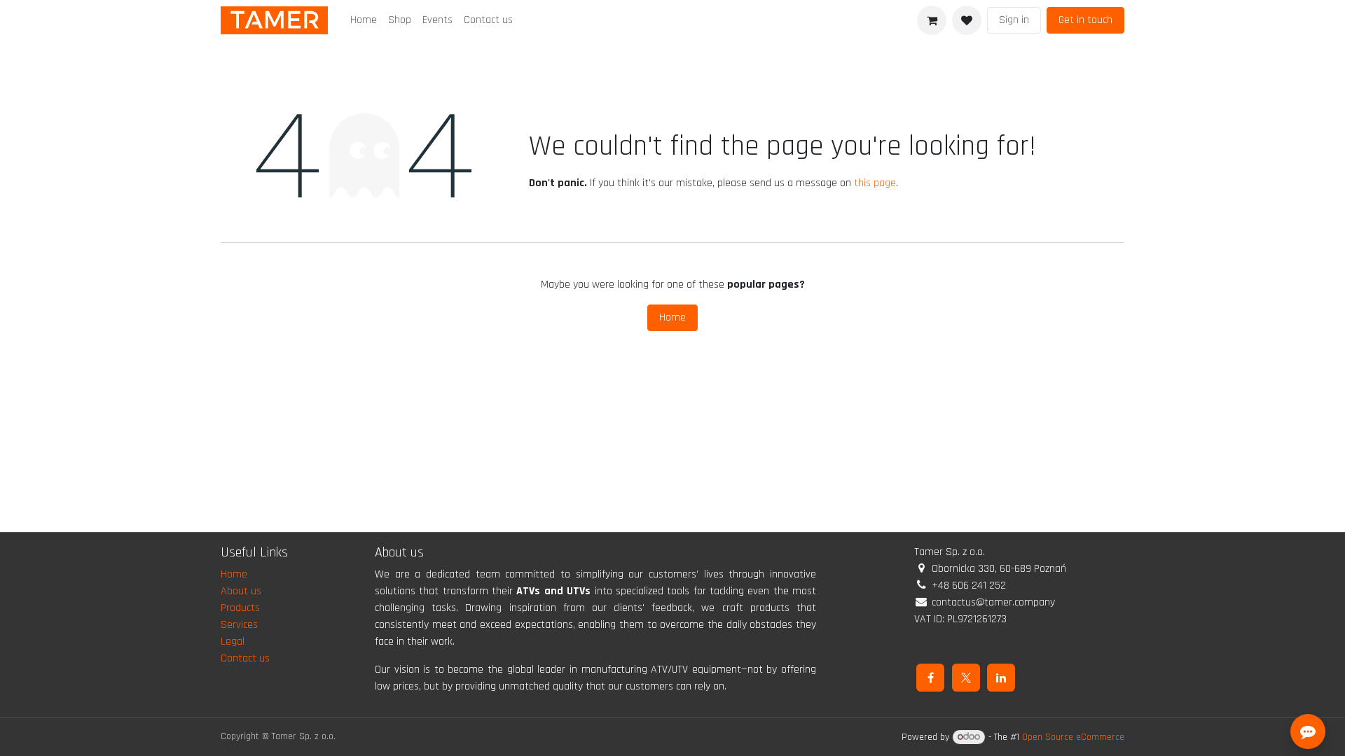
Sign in (1014, 20)
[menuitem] (363, 20)
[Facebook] (930, 678)
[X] (966, 678)
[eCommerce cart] (931, 20)
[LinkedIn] (1001, 678)
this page (875, 183)
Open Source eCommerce (1073, 737)
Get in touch (1085, 20)
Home (672, 317)
